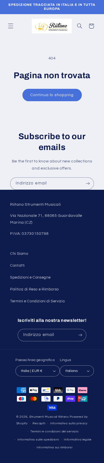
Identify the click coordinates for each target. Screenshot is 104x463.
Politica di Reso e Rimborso (34, 289)
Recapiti (39, 423)
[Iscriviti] (88, 183)
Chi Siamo (19, 254)
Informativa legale (77, 439)
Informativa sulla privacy (69, 423)
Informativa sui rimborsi (54, 447)
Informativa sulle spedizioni (38, 439)
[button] (10, 26)
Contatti (17, 265)
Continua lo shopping (52, 95)
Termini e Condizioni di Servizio (37, 301)
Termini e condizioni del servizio (54, 431)
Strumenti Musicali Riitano (49, 416)
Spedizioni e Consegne (30, 277)
